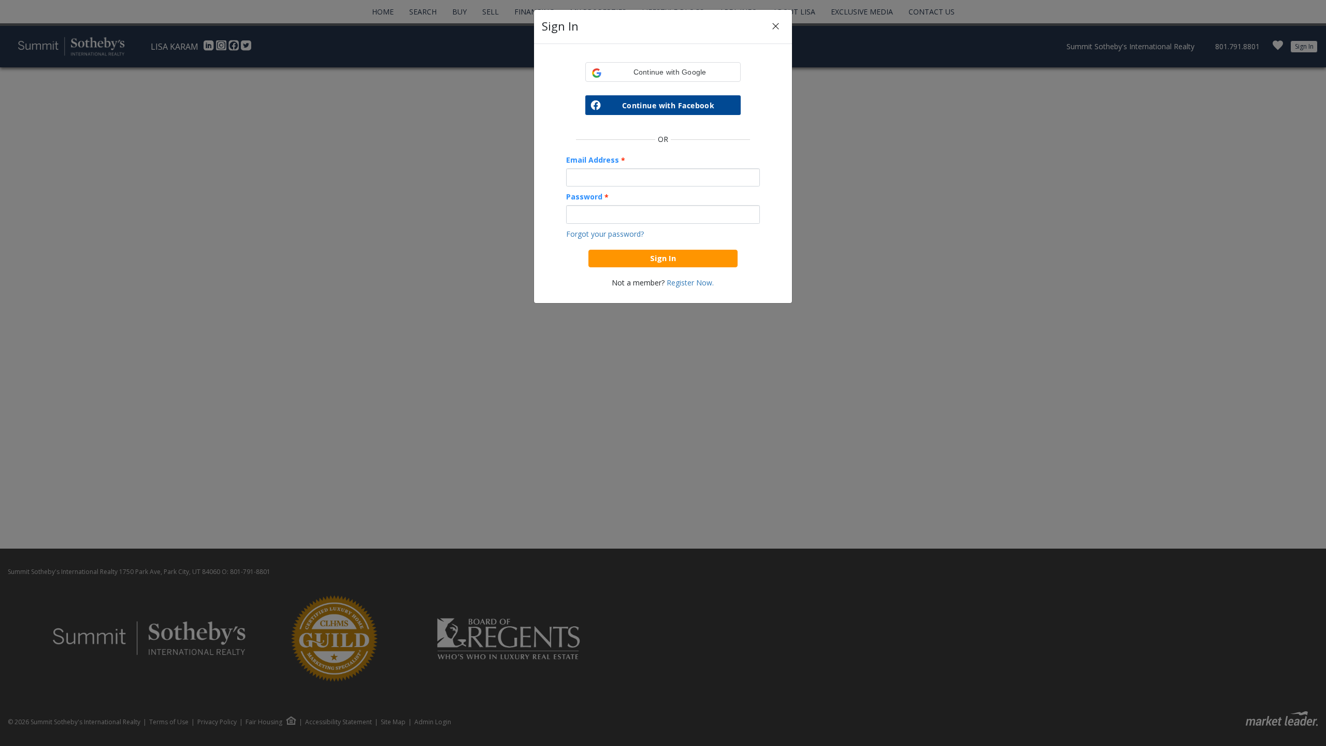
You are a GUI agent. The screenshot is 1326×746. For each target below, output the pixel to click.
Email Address (595, 160)
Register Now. (690, 283)
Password (587, 197)
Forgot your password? (605, 234)
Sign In (663, 258)
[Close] (775, 26)
